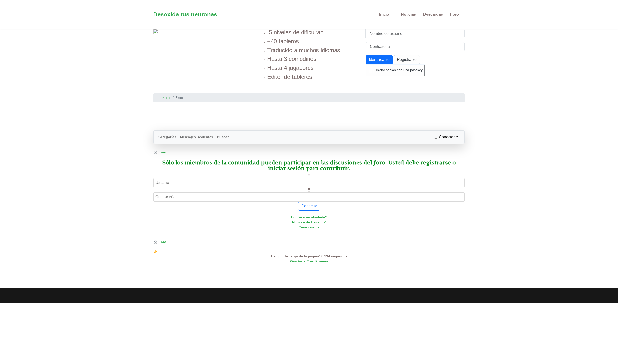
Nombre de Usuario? (309, 222)
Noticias (408, 14)
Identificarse (379, 60)
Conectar (309, 206)
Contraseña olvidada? (309, 217)
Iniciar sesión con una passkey (399, 70)
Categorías (167, 137)
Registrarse (407, 60)
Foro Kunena (317, 261)
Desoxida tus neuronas (185, 14)
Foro (454, 14)
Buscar (223, 137)
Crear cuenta (309, 227)
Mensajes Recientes (196, 137)
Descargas (433, 14)
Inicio (384, 14)
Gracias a (298, 261)
